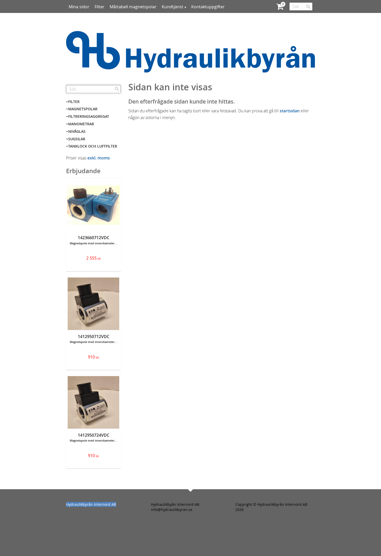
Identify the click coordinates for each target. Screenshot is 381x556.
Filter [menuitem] (99, 7)
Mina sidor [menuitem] (79, 7)
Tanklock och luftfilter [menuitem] (92, 146)
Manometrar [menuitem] (81, 123)
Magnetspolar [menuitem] (82, 108)
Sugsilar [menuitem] (76, 138)
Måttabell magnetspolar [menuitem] (133, 7)
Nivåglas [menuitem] (77, 131)
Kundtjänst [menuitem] (172, 7)
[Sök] (308, 7)
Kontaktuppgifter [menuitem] (208, 7)
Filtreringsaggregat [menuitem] (88, 116)
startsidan (290, 111)
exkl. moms (98, 158)
